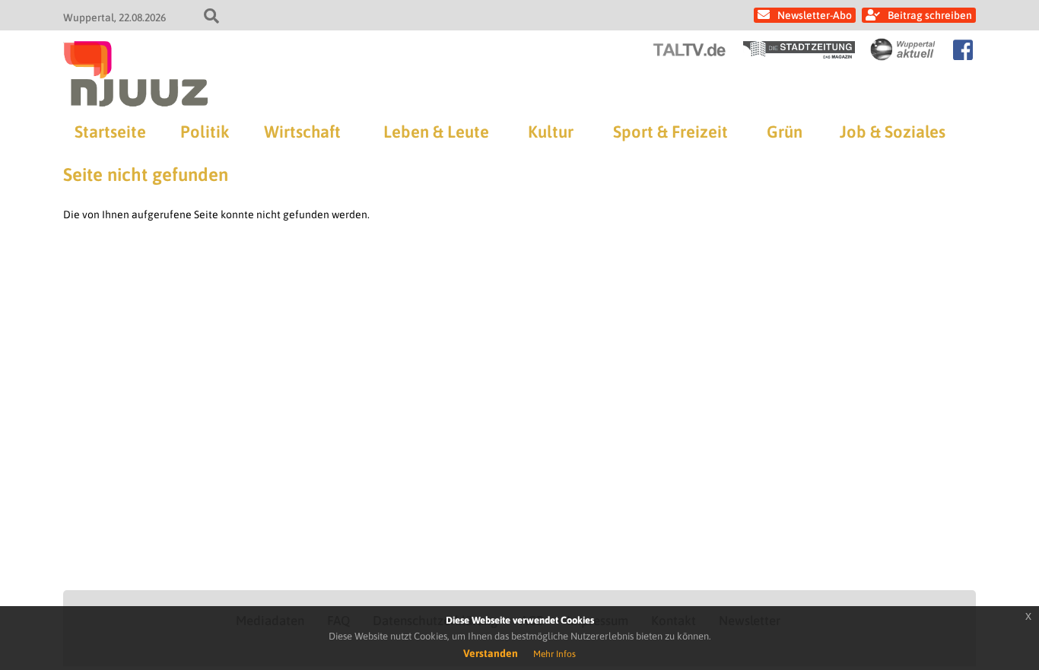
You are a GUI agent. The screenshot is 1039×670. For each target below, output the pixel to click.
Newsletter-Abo (814, 15)
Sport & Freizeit (670, 131)
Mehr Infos (554, 654)
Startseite (110, 131)
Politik (204, 131)
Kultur (551, 131)
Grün (784, 131)
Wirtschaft (302, 131)
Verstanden (490, 653)
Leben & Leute (436, 131)
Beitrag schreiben (930, 15)
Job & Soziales (892, 131)
